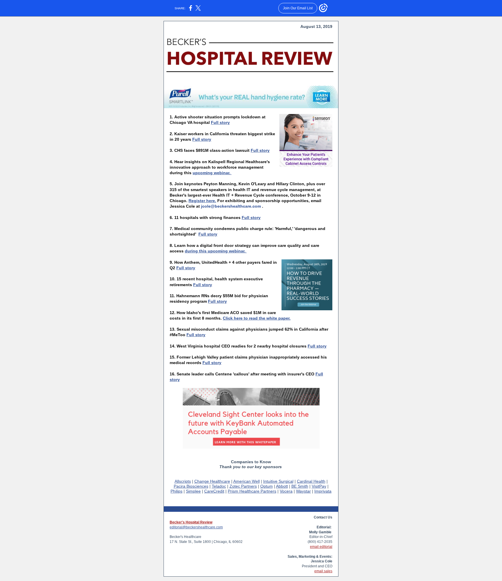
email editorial (321, 547)
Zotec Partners (243, 486)
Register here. (202, 200)
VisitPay (319, 486)
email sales (323, 571)
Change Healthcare (212, 481)
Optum (266, 486)
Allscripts (183, 481)
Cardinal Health (311, 481)
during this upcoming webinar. (216, 251)
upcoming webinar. (212, 172)
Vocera (286, 491)
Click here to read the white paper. (257, 318)
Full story (220, 122)
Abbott (282, 486)
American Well (246, 481)
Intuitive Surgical (278, 481)
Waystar (303, 491)
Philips (176, 491)
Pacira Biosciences (191, 486)
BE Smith (299, 486)
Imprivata (322, 491)
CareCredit (214, 491)
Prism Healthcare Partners (252, 491)
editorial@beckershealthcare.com (196, 527)
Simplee (193, 491)
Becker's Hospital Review (191, 522)
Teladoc (219, 486)
